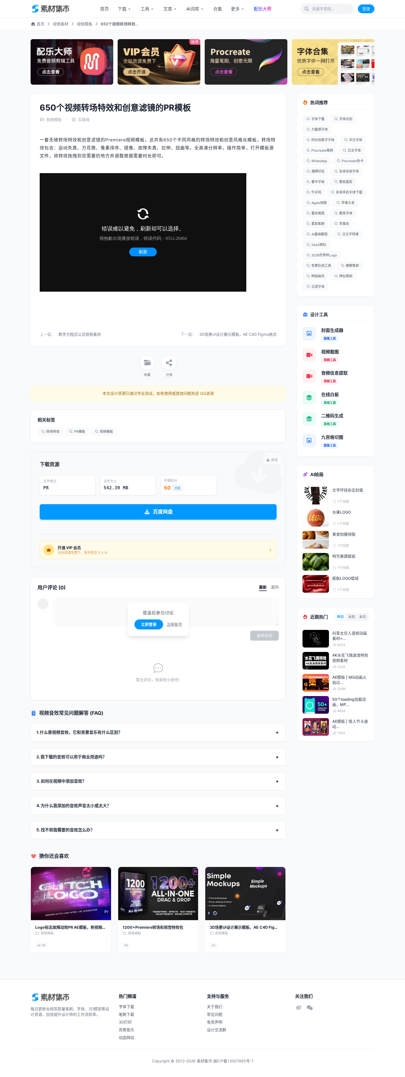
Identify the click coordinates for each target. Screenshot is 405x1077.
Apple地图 (319, 203)
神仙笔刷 (345, 276)
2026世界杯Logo (324, 255)
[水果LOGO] (316, 518)
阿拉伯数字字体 (322, 140)
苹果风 (344, 224)
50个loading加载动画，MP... (349, 702)
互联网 (84, 119)
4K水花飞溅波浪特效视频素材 (350, 658)
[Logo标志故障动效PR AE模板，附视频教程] (71, 893)
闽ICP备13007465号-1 (233, 1061)
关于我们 (214, 1006)
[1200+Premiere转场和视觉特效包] (158, 893)
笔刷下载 (126, 1014)
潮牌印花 (318, 171)
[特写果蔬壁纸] (316, 562)
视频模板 (84, 24)
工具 (145, 9)
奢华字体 (318, 182)
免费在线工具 (321, 266)
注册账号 (174, 624)
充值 (177, 488)
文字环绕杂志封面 (347, 490)
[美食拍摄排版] (316, 540)
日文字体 (354, 150)
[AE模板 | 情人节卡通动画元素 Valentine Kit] (316, 727)
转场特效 (53, 431)
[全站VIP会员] (159, 62)
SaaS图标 (318, 245)
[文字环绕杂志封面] (316, 495)
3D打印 (125, 1022)
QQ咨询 (206, 393)
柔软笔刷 (318, 224)
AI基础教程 (319, 234)
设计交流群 (216, 1029)
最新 (263, 587)
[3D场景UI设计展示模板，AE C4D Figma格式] (245, 893)
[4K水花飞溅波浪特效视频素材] (316, 661)
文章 (167, 9)
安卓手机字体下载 (349, 192)
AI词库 (192, 9)
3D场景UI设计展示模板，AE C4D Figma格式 (238, 334)
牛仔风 (316, 192)
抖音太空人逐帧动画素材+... (349, 636)
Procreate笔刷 (322, 150)
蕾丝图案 (318, 213)
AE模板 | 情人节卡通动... (350, 724)
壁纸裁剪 (345, 182)
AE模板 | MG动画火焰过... (349, 680)
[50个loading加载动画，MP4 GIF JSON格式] (316, 705)
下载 (122, 9)
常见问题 (214, 1014)
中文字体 (355, 140)
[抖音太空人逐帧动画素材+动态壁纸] (316, 639)
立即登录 (148, 624)
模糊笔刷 (352, 266)
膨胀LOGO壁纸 (345, 578)
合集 (217, 9)
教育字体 (345, 213)
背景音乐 (126, 1029)
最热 (275, 587)
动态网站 (126, 1037)
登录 (366, 8)
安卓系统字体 (349, 171)
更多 (235, 9)
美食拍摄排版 (343, 534)
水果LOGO (341, 512)
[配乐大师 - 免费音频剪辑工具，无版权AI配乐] (72, 62)
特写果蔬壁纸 (343, 556)
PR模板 (79, 431)
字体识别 (345, 119)
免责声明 (214, 1022)
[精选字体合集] (333, 62)
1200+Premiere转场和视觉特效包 (153, 927)
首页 (104, 9)
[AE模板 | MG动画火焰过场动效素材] (316, 683)
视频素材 (60, 24)
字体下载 (318, 119)
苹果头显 (348, 203)
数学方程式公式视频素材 (79, 334)
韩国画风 (318, 276)
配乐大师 (262, 9)
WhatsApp (319, 161)
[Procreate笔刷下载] (246, 62)
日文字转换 (350, 234)
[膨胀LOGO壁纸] (316, 584)
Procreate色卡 (352, 161)
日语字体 (318, 286)
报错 (274, 460)
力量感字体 (319, 129)
